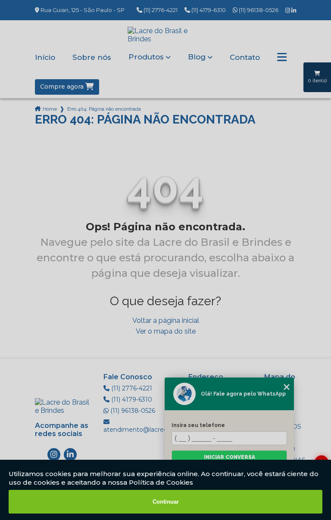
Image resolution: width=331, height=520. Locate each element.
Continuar (166, 501)
